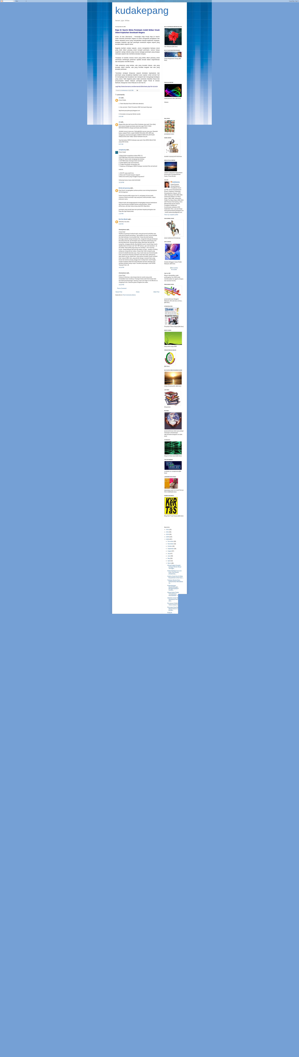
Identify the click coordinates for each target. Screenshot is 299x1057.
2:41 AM (121, 116)
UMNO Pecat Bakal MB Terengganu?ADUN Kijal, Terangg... (175, 626)
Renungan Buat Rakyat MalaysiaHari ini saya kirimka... (173, 609)
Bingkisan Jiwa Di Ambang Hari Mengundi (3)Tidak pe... (174, 936)
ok (119, 122)
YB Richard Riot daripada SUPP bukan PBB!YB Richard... (174, 664)
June (169, 556)
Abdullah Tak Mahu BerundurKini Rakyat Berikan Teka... (173, 848)
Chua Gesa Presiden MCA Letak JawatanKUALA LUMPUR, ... (174, 781)
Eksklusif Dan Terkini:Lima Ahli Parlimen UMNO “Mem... (174, 716)
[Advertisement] (172, 71)
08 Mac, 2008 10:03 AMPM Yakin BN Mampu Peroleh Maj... (175, 919)
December (171, 541)
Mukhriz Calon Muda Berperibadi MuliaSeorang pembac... (175, 967)
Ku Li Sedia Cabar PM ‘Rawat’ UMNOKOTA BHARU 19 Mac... (173, 681)
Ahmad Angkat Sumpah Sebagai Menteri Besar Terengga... (174, 567)
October (170, 546)
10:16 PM (121, 267)
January (170, 1032)
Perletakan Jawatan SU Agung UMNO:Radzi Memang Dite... (173, 697)
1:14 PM (121, 213)
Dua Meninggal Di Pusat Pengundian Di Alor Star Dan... (174, 914)
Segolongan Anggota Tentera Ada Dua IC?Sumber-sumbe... (175, 994)
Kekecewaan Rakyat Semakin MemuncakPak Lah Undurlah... (174, 770)
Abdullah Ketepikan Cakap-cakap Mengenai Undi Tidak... (175, 732)
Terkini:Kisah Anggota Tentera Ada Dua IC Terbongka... (173, 988)
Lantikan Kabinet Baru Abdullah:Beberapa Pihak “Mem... (175, 721)
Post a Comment (121, 288)
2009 (167, 536)
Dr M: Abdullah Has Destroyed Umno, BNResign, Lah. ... (173, 890)
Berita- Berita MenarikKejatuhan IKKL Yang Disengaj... (174, 837)
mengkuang (122, 149)
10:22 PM (121, 284)
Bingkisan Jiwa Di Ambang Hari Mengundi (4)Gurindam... (174, 930)
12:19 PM (121, 182)
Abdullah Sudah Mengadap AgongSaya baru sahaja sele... (175, 599)
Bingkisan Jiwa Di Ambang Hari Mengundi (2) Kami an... (174, 941)
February (170, 1029)
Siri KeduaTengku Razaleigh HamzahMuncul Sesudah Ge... (175, 637)
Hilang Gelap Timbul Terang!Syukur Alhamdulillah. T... (173, 594)
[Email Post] (137, 90)
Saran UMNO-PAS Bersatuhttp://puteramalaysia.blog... (175, 748)
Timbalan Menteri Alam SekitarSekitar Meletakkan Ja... (175, 581)
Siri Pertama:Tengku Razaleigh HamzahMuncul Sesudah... (175, 675)
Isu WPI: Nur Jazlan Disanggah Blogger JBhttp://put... (173, 759)
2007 (167, 1035)
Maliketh (152, 1046)
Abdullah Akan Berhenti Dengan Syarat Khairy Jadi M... (175, 775)
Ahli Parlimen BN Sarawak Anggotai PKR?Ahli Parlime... (174, 670)
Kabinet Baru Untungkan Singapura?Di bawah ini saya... (174, 726)
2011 (167, 532)
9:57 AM (121, 144)
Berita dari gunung (124, 188)
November (171, 543)
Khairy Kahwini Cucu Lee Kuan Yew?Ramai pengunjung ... (174, 572)
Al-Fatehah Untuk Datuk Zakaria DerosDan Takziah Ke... (175, 822)
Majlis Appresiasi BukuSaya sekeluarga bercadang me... (175, 1010)
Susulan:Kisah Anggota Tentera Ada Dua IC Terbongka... (173, 983)
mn (120, 97)
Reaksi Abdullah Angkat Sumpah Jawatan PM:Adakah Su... (174, 863)
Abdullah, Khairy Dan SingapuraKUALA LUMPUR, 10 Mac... (173, 843)
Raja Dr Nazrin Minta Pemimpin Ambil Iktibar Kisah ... (174, 648)
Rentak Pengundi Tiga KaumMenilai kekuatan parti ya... (174, 972)
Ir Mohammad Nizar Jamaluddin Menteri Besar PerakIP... (175, 806)
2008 (167, 539)
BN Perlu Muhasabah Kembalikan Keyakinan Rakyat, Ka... (174, 812)
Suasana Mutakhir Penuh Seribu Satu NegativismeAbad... (174, 952)
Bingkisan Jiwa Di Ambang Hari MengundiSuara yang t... (175, 947)
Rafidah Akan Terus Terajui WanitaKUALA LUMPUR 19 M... (174, 702)
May (169, 558)
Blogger (165, 1046)
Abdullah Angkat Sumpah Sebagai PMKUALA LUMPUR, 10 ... (174, 868)
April (169, 560)
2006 (167, 1037)
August (170, 551)
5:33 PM (121, 224)
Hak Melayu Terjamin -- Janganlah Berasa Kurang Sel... (175, 1019)
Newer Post (119, 292)
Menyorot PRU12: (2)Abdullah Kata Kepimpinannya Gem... (174, 999)
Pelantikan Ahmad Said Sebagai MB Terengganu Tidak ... (174, 621)
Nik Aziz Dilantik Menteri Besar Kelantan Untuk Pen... (174, 801)
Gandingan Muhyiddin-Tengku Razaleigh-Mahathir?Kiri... (173, 786)
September (171, 548)
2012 (167, 529)
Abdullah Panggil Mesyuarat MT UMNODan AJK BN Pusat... (175, 857)
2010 (167, 534)
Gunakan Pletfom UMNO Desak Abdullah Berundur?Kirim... (175, 817)
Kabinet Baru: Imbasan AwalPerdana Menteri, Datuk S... (174, 743)
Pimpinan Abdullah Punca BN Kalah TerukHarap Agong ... (174, 905)
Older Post (156, 292)
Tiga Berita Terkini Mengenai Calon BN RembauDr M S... (175, 1025)
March (169, 563)
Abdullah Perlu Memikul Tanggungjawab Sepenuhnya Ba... (174, 879)
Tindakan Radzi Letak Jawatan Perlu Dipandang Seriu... (175, 691)
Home (137, 292)
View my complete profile (171, 214)
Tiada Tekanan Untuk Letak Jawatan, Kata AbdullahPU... (175, 874)
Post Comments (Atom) (129, 295)
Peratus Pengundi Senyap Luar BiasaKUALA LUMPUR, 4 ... (174, 1005)
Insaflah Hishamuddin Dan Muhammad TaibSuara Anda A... (174, 764)
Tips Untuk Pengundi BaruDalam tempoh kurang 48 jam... (175, 978)
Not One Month (123, 219)
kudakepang (142, 10)
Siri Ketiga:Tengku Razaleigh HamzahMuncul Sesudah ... (175, 632)
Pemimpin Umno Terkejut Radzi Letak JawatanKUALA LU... (174, 686)
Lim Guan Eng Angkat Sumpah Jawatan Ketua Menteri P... (174, 828)
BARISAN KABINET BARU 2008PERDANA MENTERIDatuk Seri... (175, 737)
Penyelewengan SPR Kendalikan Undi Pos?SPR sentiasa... (175, 961)
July (169, 553)
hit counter (174, 269)
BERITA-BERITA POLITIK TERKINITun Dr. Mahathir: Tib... (175, 643)
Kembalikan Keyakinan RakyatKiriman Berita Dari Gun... (175, 791)
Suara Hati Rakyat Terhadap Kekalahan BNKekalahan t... (175, 895)
